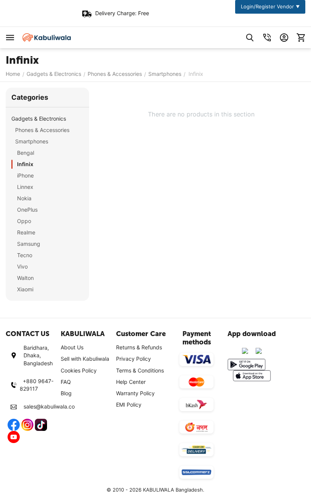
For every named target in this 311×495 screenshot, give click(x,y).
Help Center (131, 382)
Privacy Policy (133, 358)
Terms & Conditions (140, 370)
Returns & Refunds (139, 347)
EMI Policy (128, 404)
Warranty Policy (135, 393)
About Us (72, 347)
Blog (66, 393)
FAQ (66, 382)
